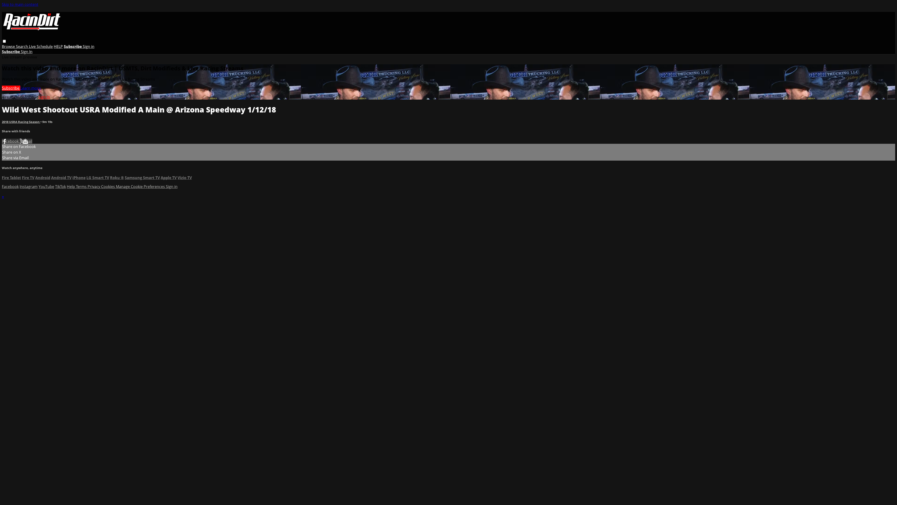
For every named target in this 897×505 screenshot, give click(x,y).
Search (22, 46)
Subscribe (11, 88)
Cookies (108, 186)
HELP (58, 46)
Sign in (88, 46)
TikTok (60, 186)
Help (71, 186)
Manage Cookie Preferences (141, 186)
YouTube (46, 186)
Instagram (29, 186)
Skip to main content (20, 4)
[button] (4, 41)
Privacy (94, 186)
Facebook (11, 141)
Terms (82, 186)
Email (27, 141)
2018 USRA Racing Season (21, 122)
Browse (9, 46)
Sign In (26, 51)
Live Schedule (41, 46)
